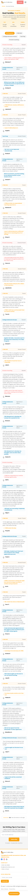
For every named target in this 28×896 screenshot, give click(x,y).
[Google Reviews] (6, 859)
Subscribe (14, 839)
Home (3, 6)
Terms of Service (4, 889)
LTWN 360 (19, 33)
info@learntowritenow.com (8, 867)
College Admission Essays (10, 36)
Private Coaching (14, 39)
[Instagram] (4, 859)
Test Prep (22, 36)
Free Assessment (14, 893)
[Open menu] (25, 2)
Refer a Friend (5, 869)
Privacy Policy (12, 889)
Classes (20, 2)
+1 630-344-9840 (5, 865)
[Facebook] (1, 859)
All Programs (9, 33)
